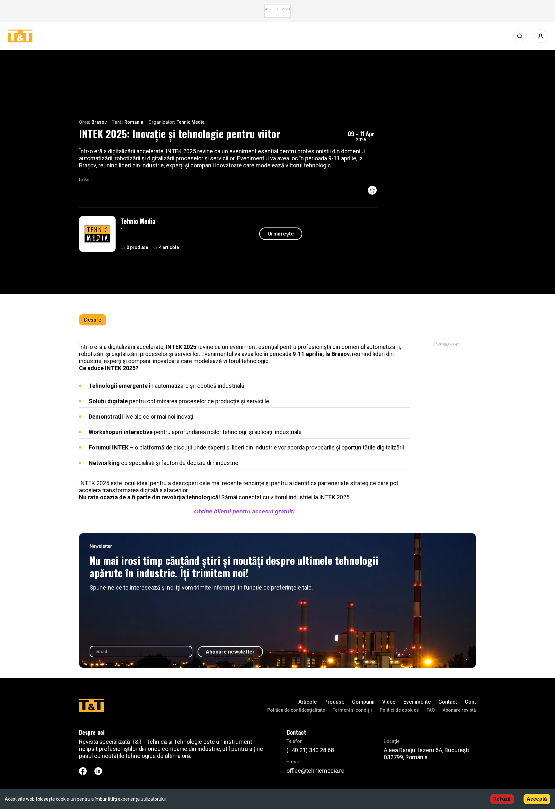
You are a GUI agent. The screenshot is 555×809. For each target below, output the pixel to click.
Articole (307, 702)
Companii (363, 702)
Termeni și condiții (352, 710)
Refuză (502, 799)
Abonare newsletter (230, 652)
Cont (470, 702)
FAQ (431, 710)
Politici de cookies (399, 710)
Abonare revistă (459, 710)
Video (389, 702)
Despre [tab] (92, 320)
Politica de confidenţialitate (296, 710)
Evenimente (417, 702)
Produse (334, 702)
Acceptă (537, 799)
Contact (447, 702)
